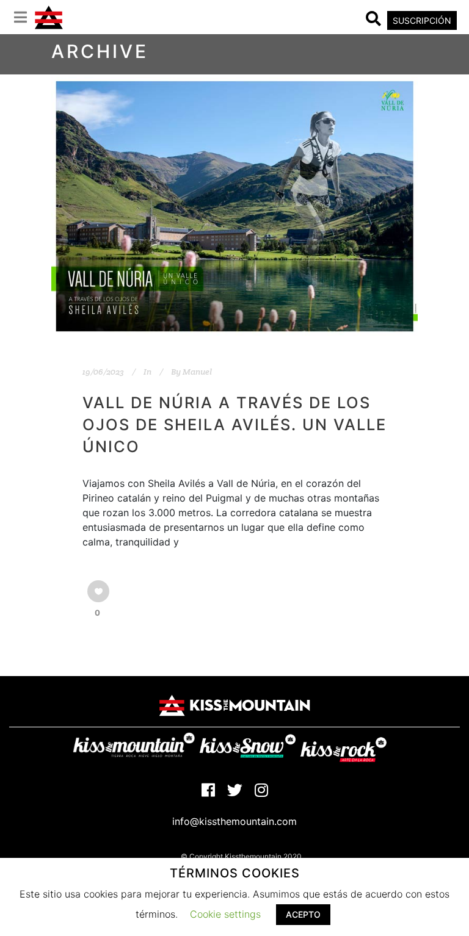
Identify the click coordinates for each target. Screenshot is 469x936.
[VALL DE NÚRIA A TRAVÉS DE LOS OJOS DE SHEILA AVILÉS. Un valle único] (234, 206)
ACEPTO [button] (303, 914)
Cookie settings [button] (225, 914)
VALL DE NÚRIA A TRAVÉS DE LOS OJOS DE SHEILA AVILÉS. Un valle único (234, 424)
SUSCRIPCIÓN (422, 20)
